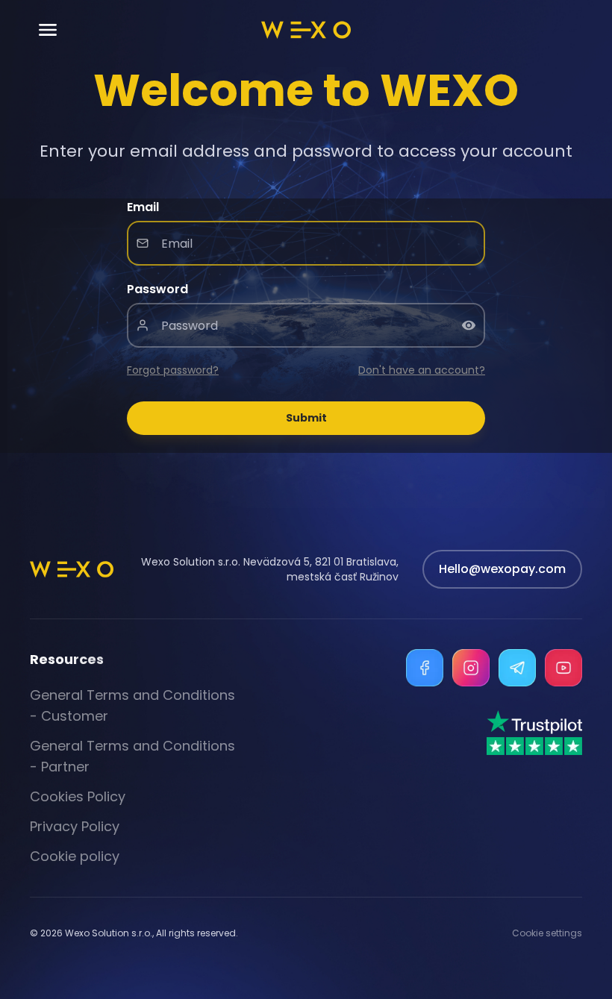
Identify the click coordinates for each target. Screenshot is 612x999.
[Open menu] (48, 30)
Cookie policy (74, 856)
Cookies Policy (77, 796)
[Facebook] (424, 667)
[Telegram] (517, 667)
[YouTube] (563, 667)
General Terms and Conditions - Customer (132, 705)
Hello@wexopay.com (502, 568)
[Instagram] (471, 667)
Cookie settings (547, 933)
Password (157, 289)
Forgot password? (173, 370)
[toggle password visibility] (468, 325)
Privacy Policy (74, 826)
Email (143, 207)
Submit (306, 417)
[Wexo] (306, 30)
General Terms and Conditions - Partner (132, 756)
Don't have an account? (421, 370)
